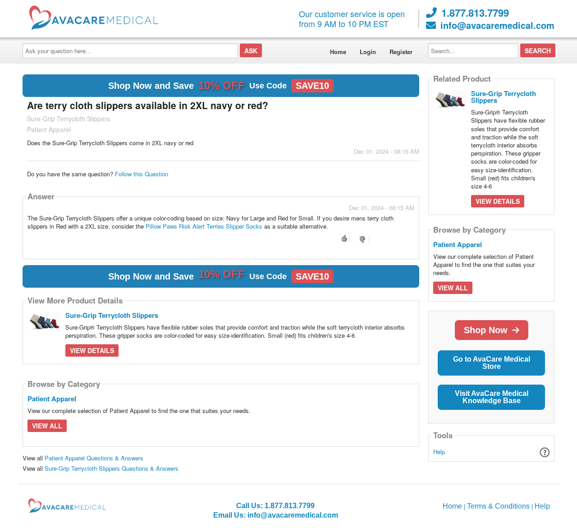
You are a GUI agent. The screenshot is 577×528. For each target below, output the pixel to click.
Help (439, 451)
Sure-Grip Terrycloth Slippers (111, 315)
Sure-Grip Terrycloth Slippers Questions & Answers (112, 468)
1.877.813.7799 (475, 12)
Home (338, 51)
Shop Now (486, 330)
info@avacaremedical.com (497, 25)
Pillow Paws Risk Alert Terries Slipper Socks (204, 226)
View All (47, 425)
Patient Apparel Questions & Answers (94, 458)
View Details (92, 350)
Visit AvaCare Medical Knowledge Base (491, 397)
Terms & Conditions (498, 506)
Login (368, 51)
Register (400, 51)
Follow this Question (141, 174)
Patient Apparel (51, 399)
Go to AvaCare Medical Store (491, 362)
